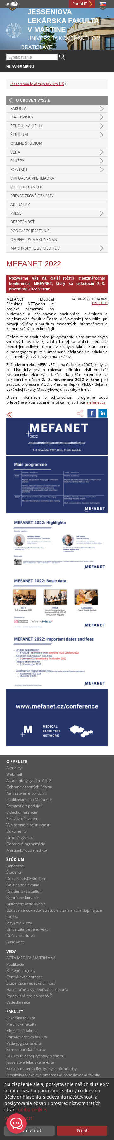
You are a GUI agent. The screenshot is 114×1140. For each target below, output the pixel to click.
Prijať (82, 1130)
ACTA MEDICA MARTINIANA (31, 957)
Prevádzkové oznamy (32, 196)
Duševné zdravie (21, 935)
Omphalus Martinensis (33, 239)
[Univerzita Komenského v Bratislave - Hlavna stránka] (13, 29)
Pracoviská (21, 117)
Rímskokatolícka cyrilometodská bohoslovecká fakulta (53, 1075)
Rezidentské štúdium (24, 891)
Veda (15, 152)
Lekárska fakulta (20, 1018)
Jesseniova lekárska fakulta (30, 1062)
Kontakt (19, 169)
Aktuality (20, 204)
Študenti (13, 872)
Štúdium (19, 134)
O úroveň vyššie (33, 100)
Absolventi (15, 942)
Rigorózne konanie (22, 897)
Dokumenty (16, 831)
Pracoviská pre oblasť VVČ (29, 995)
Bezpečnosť (22, 222)
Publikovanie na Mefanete (29, 799)
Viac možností (19, 1118)
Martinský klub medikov (35, 248)
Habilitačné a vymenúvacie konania (37, 989)
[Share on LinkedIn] (103, 413)
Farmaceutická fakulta (25, 1049)
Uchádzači (15, 866)
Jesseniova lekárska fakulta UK (37, 83)
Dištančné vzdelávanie (26, 904)
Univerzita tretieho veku (27, 929)
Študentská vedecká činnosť (30, 983)
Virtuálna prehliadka (32, 178)
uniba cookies (32, 1109)
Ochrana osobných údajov (29, 786)
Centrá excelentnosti (24, 976)
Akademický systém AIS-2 (28, 780)
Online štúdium (26, 143)
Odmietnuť (29, 1130)
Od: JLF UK (100, 303)
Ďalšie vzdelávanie (22, 885)
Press (16, 213)
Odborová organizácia (25, 843)
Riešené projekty (20, 970)
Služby (17, 160)
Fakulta (18, 108)
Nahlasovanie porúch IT (27, 793)
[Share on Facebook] (92, 413)
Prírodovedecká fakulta (26, 1037)
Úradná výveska (20, 837)
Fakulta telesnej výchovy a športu (35, 1056)
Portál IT (80, 3)
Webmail (14, 774)
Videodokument (26, 187)
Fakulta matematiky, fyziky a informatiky (41, 1068)
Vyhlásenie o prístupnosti (28, 824)
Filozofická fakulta (22, 1030)
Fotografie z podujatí (24, 805)
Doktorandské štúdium (26, 878)
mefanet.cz (95, 402)
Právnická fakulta (21, 1024)
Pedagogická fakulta (24, 1043)
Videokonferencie (21, 812)
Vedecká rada (18, 1002)
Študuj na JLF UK (26, 126)
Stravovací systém (22, 818)
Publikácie (15, 964)
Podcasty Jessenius (30, 230)
